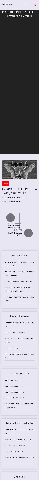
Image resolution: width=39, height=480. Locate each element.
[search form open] (34, 4)
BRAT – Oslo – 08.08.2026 (14, 451)
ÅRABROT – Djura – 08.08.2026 (16, 445)
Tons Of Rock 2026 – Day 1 (14, 398)
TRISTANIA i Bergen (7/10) (14, 234)
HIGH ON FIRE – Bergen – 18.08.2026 (18, 439)
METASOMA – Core (11, 348)
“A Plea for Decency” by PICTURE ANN (18, 281)
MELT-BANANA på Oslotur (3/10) (16, 227)
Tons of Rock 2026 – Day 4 (14, 380)
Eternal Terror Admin (13, 198)
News (5, 183)
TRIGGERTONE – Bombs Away (15, 333)
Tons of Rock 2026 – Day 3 (14, 386)
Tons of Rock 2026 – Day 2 (14, 392)
